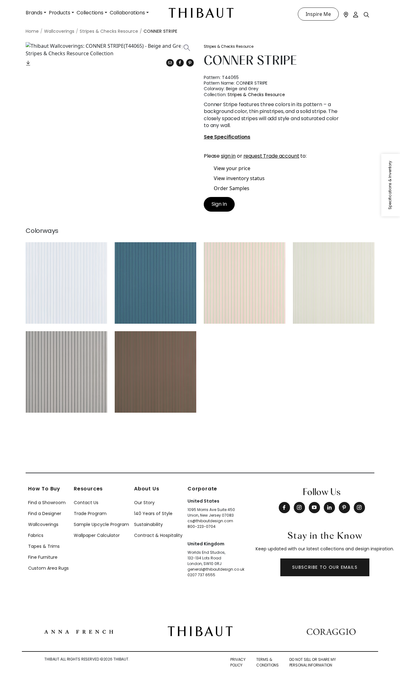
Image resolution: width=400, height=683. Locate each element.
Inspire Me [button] (318, 14)
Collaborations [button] (127, 12)
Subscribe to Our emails (325, 567)
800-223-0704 (202, 526)
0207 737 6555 (201, 574)
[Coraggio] (331, 631)
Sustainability (148, 524)
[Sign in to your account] (356, 14)
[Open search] (366, 14)
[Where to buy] (346, 14)
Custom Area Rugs (48, 568)
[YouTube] (314, 507)
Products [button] (59, 12)
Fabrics (35, 535)
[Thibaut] (200, 630)
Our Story (144, 502)
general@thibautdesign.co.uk (216, 569)
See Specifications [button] (227, 137)
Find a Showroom (47, 502)
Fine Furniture (43, 557)
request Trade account (271, 156)
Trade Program (90, 513)
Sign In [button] (219, 204)
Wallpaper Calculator (97, 535)
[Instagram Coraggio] (359, 507)
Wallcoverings (43, 524)
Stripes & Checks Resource (228, 46)
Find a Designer (44, 513)
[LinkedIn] (329, 507)
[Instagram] (299, 507)
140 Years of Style (153, 513)
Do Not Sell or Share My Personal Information (312, 662)
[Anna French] (78, 631)
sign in (228, 156)
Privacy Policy (238, 662)
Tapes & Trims (44, 546)
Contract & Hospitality (158, 535)
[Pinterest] (190, 62)
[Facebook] (284, 507)
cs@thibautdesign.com (210, 520)
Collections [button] (90, 12)
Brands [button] (34, 12)
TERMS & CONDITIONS (267, 662)
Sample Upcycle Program (101, 524)
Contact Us (86, 502)
